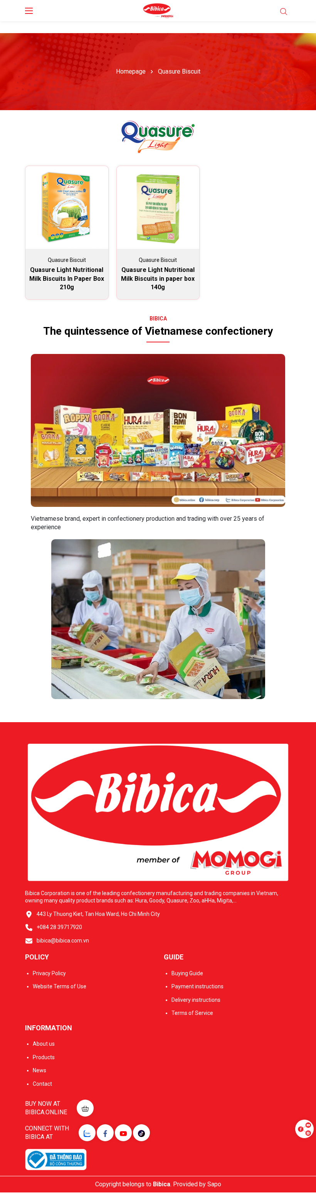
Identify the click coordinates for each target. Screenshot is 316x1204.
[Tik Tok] (141, 1132)
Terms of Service (192, 1013)
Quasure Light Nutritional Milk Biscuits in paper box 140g (158, 278)
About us (44, 1044)
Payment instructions (197, 986)
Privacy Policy (49, 973)
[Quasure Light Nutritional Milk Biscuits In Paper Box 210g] (66, 207)
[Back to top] (304, 1152)
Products (44, 1057)
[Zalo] (87, 1132)
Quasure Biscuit (67, 260)
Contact (42, 1084)
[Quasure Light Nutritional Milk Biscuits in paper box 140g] (158, 207)
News (39, 1070)
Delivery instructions (195, 1000)
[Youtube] (123, 1132)
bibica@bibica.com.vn (63, 940)
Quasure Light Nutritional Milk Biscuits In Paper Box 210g (66, 278)
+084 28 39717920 (59, 927)
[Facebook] (105, 1132)
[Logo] (158, 10)
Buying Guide (187, 973)
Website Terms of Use (59, 986)
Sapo (214, 1184)
